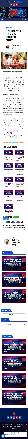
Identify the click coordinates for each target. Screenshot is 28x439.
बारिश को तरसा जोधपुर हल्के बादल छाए (14, 295)
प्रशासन (12, 393)
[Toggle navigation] (13, 20)
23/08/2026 (8, 349)
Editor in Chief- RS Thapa (16, 46)
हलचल (11, 27)
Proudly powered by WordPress (8, 424)
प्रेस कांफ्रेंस (12, 259)
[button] (23, 19)
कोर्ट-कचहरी (8, 275)
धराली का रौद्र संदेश (14, 94)
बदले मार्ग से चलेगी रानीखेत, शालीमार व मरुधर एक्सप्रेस (19, 226)
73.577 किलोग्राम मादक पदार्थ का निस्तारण (13, 263)
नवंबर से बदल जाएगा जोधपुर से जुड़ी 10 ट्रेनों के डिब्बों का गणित (13, 396)
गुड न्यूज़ (8, 393)
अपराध (8, 259)
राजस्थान (16, 259)
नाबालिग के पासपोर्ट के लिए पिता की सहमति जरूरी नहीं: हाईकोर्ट (14, 279)
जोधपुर (8, 27)
